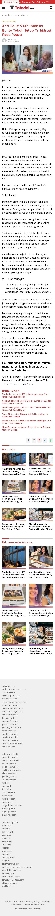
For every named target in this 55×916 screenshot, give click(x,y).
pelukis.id (6, 828)
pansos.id (6, 786)
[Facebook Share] (28, 440)
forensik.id (6, 789)
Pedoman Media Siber (34, 904)
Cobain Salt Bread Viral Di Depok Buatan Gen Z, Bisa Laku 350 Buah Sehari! (26, 402)
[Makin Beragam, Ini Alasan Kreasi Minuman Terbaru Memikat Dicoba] (41, 514)
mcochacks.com (9, 698)
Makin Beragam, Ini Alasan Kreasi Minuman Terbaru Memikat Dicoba (26, 428)
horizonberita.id (9, 763)
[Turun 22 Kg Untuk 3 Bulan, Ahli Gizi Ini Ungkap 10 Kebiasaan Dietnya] (41, 487)
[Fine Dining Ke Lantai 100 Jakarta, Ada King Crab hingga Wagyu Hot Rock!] (14, 459)
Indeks (8, 901)
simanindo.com (9, 814)
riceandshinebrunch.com (13, 708)
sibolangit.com (8, 808)
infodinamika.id (9, 779)
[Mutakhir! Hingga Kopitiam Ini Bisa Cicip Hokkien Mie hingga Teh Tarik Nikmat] (14, 487)
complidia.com (8, 692)
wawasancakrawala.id (12, 743)
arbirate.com (8, 873)
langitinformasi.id (10, 737)
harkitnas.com (8, 802)
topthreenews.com (10, 863)
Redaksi (46, 901)
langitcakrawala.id (10, 734)
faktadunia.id (8, 718)
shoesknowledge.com (12, 711)
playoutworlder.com (11, 876)
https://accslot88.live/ (11, 670)
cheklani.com (8, 886)
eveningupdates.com (11, 695)
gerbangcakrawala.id (11, 727)
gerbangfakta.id (9, 776)
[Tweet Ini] (34, 440)
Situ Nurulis (12, 39)
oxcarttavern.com (10, 705)
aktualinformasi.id (10, 714)
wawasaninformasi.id (11, 760)
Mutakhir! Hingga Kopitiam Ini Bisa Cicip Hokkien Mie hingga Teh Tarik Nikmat (26, 408)
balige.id (5, 860)
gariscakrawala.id (10, 724)
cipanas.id (6, 838)
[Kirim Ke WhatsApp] (51, 440)
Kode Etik (18, 901)
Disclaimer (16, 904)
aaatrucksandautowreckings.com (17, 867)
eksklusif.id (7, 841)
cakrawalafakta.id (10, 754)
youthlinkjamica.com (11, 870)
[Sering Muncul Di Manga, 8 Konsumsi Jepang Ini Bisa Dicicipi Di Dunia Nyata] (14, 514)
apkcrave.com (8, 686)
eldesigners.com (9, 883)
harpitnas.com (8, 798)
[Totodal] (21, 7)
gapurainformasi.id (10, 721)
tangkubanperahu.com (12, 805)
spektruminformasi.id (11, 770)
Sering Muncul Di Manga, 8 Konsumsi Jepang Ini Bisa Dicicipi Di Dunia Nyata (26, 422)
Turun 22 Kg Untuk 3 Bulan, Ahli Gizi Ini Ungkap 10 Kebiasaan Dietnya (25, 415)
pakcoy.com (7, 795)
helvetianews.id (9, 730)
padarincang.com (10, 822)
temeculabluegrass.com (13, 879)
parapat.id (6, 854)
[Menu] (4, 7)
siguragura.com (9, 811)
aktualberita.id (8, 746)
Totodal (36, 908)
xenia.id (5, 847)
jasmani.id (6, 835)
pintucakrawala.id (10, 740)
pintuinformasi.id (9, 757)
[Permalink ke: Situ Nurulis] (4, 40)
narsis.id (5, 782)
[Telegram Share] (45, 440)
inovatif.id (6, 844)
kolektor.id (7, 825)
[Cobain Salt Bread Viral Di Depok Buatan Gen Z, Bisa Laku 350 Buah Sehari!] (41, 459)
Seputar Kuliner (9, 21)
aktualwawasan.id (10, 773)
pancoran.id (7, 831)
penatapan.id (8, 857)
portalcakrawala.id (10, 766)
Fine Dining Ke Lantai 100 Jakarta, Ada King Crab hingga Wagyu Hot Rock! (25, 395)
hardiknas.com (8, 792)
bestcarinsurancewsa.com (14, 689)
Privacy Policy (32, 901)
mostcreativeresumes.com (14, 702)
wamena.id (7, 851)
